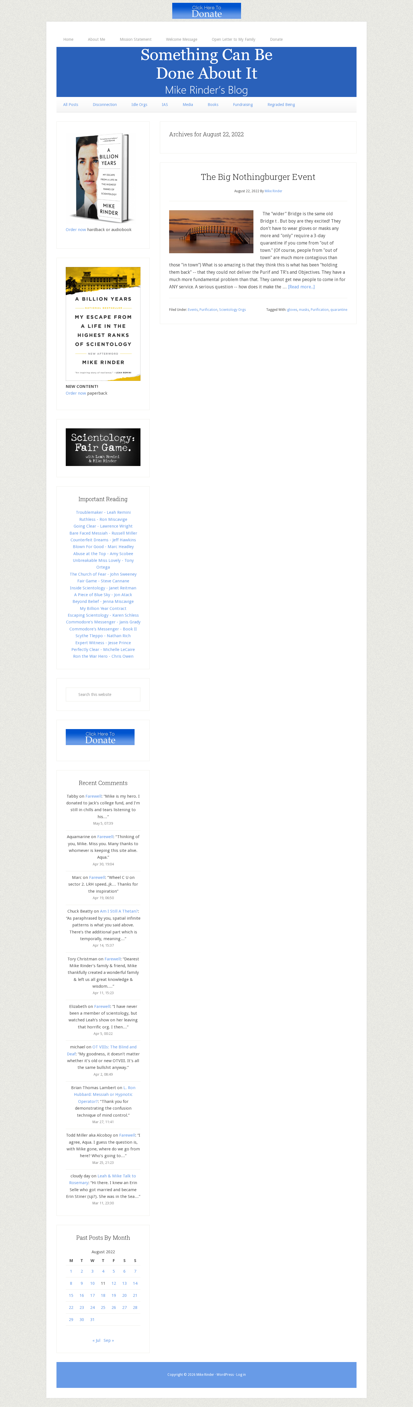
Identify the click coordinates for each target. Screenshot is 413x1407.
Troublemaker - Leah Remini (103, 512)
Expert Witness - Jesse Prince (103, 642)
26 (114, 1307)
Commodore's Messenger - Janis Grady (103, 622)
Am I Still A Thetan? (119, 911)
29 (71, 1319)
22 (71, 1307)
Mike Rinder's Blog (206, 72)
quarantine (338, 310)
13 (124, 1283)
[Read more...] (301, 286)
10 (92, 1283)
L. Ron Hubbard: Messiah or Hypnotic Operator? (104, 1094)
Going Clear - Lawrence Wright (103, 526)
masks (304, 310)
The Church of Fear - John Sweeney (103, 574)
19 (114, 1295)
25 (103, 1307)
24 (92, 1307)
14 (135, 1283)
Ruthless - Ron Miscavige (103, 519)
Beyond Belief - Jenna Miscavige (103, 601)
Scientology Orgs (232, 310)
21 (135, 1295)
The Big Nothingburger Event (258, 176)
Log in (241, 1375)
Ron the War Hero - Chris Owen (103, 656)
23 (82, 1307)
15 (71, 1295)
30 (82, 1319)
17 (92, 1295)
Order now (76, 229)
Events (193, 310)
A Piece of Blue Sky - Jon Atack (103, 594)
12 (114, 1283)
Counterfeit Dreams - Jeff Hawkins (103, 539)
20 (124, 1295)
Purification (208, 310)
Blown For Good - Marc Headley (103, 546)
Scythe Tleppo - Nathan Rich (103, 635)
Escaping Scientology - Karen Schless (103, 615)
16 (82, 1295)
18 (103, 1295)
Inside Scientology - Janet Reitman (103, 588)
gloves (292, 310)
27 (124, 1307)
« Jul (96, 1340)
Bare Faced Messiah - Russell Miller (103, 533)
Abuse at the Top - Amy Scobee (103, 553)
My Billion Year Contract (103, 608)
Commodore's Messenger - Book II (103, 629)
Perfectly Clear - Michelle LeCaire (103, 649)
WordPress (225, 1375)
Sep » (109, 1340)
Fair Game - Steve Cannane (103, 580)
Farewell (93, 796)
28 (135, 1307)
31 (92, 1319)
